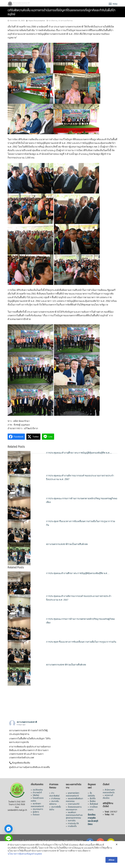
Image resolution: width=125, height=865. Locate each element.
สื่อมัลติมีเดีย (91, 794)
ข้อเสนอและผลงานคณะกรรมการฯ (74, 808)
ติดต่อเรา (36, 814)
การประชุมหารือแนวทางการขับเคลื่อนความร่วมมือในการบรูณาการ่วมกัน (81, 642)
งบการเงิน (71, 820)
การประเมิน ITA (73, 823)
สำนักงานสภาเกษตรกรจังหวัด (109, 791)
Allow (111, 860)
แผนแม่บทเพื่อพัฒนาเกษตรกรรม (74, 799)
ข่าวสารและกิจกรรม (65, 20)
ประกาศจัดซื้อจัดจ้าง (55, 808)
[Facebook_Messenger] (8, 829)
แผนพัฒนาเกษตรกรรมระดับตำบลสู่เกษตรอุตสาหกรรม (74, 814)
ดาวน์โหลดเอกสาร (93, 808)
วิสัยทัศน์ (36, 795)
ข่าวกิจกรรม (53, 20)
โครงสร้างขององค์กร (37, 799)
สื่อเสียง (93, 801)
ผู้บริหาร (36, 812)
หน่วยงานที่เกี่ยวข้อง (108, 796)
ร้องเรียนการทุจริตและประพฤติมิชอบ (93, 819)
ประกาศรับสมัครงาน (54, 802)
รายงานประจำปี (73, 804)
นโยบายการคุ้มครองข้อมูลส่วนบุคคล (25, 854)
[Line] (8, 838)
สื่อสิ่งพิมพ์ (94, 804)
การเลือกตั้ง (72, 826)
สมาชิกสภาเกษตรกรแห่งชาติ (37, 805)
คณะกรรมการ (38, 809)
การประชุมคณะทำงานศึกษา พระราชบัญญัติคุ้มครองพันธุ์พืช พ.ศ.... (79, 452)
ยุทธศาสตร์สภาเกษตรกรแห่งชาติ (72, 794)
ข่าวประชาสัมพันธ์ (54, 794)
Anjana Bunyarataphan (36, 20)
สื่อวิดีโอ (93, 798)
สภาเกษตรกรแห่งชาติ (27, 722)
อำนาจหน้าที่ (37, 792)
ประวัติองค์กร (38, 789)
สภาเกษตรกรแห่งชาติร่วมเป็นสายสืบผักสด (67, 544)
